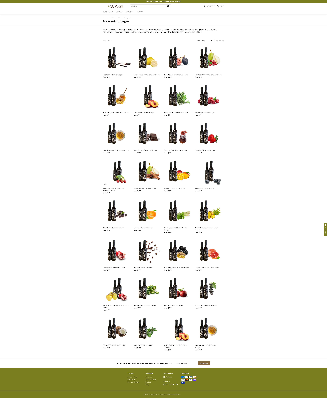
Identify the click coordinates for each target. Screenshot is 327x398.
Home (105, 18)
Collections (112, 18)
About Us (130, 12)
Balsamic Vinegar (123, 18)
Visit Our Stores (151, 379)
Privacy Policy (132, 377)
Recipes (119, 12)
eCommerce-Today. (174, 394)
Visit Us (140, 12)
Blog (147, 385)
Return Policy (132, 379)
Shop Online (108, 12)
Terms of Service (133, 382)
